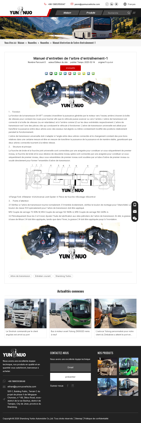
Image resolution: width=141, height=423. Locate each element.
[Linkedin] (111, 4)
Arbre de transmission (20, 276)
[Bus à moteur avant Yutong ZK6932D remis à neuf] (71, 313)
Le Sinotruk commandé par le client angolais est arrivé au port (22, 333)
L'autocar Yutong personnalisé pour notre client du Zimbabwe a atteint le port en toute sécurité (115, 333)
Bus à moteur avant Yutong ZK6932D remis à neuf (70, 333)
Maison (67, 12)
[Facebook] (107, 4)
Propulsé (109, 62)
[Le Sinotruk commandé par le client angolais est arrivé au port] (26, 313)
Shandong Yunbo (63, 276)
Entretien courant (43, 276)
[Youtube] (116, 4)
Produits (91, 12)
